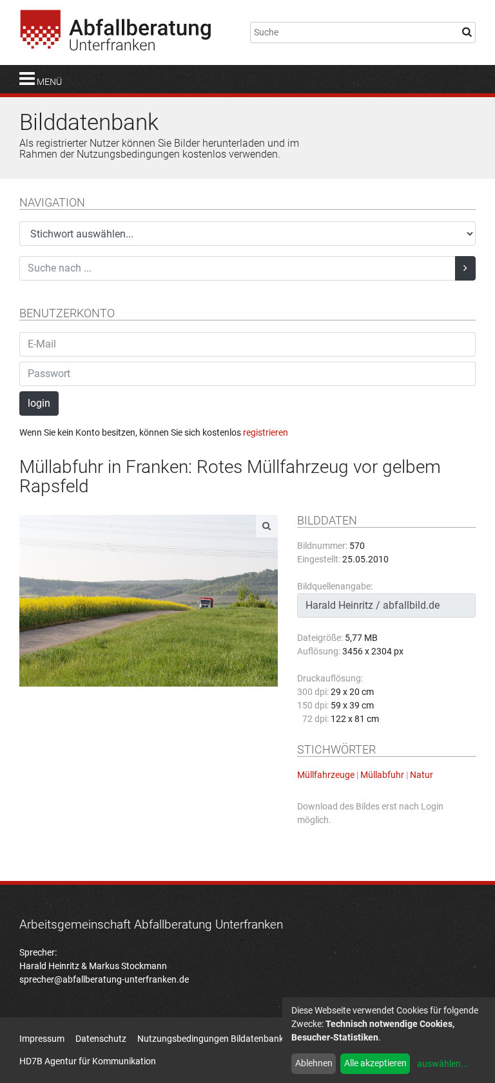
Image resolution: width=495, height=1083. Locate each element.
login (39, 403)
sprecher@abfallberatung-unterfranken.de (104, 979)
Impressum (41, 1038)
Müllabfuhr (382, 775)
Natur (421, 775)
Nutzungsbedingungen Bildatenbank (210, 1038)
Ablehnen (314, 1063)
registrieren (265, 432)
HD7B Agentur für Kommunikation (87, 1061)
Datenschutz (100, 1038)
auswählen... (443, 1064)
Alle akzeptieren (375, 1063)
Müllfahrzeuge (325, 775)
